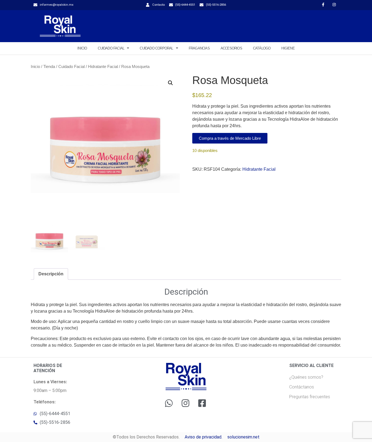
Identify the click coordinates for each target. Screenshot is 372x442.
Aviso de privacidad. (203, 437)
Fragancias (199, 48)
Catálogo (262, 48)
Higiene (287, 48)
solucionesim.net (243, 437)
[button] (170, 83)
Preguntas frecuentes (309, 396)
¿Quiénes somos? (306, 377)
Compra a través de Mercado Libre (230, 138)
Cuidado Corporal (156, 48)
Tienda (49, 66)
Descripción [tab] (50, 274)
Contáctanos (301, 387)
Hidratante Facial (103, 66)
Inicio (82, 48)
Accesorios (231, 48)
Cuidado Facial (111, 48)
